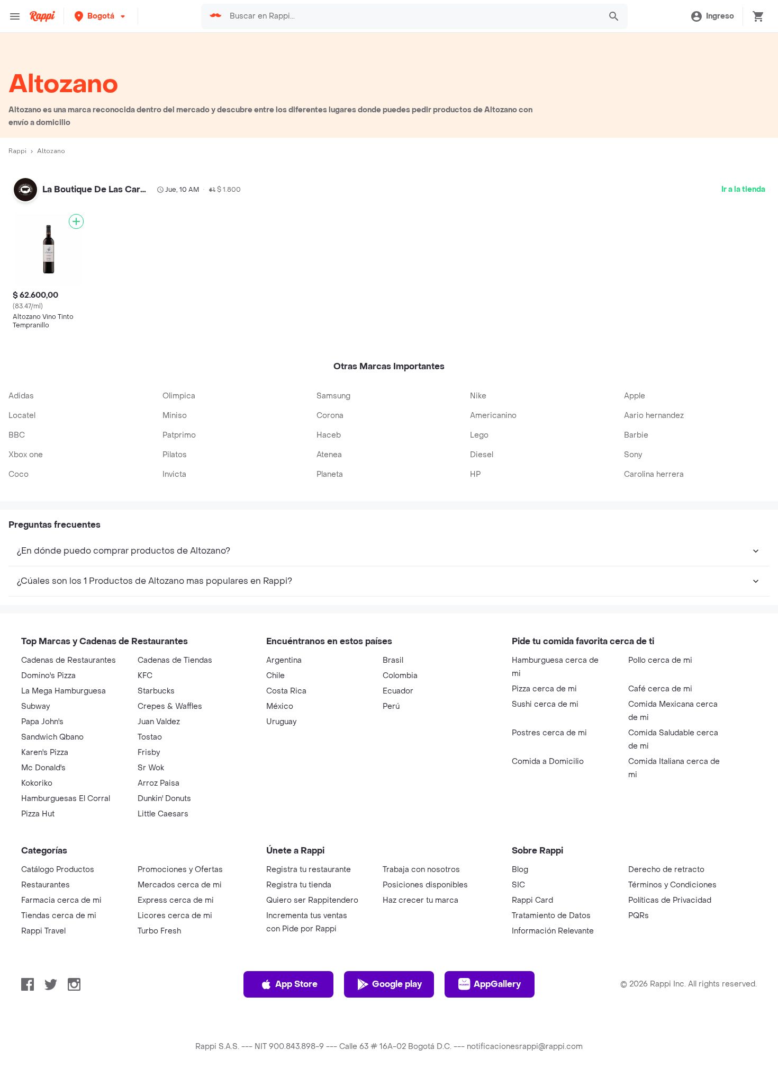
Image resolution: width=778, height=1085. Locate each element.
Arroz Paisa (158, 783)
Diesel (481, 455)
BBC (16, 435)
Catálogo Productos (57, 870)
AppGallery (497, 984)
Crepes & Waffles (170, 706)
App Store (296, 984)
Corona (329, 416)
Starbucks (156, 691)
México (279, 706)
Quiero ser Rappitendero (312, 900)
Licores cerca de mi (175, 916)
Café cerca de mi (660, 689)
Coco (18, 474)
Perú (391, 706)
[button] (101, 16)
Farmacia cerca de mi (61, 900)
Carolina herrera (654, 474)
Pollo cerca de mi (660, 660)
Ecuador (398, 691)
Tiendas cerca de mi (58, 916)
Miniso (174, 416)
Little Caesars (163, 814)
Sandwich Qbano (52, 737)
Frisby (149, 753)
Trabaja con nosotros (421, 870)
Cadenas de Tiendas (175, 660)
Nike (478, 396)
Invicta (174, 474)
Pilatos (174, 455)
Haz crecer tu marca (420, 900)
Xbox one (25, 455)
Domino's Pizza (48, 676)
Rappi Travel (43, 931)
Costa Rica (286, 691)
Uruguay (281, 722)
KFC (145, 676)
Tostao (150, 737)
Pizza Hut (38, 814)
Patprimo (179, 435)
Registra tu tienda (298, 885)
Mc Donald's (43, 768)
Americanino (493, 416)
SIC (518, 885)
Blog (520, 870)
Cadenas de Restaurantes (68, 660)
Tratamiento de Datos (551, 916)
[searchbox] (411, 16)
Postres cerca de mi (549, 733)
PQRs (638, 916)
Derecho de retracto (666, 870)
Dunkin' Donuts (164, 799)
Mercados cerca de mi (180, 885)
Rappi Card (532, 900)
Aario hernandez (654, 416)
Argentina (284, 660)
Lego (479, 435)
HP (475, 474)
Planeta (329, 474)
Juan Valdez (159, 722)
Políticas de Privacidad (669, 900)
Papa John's (42, 722)
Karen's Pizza (44, 753)
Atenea (329, 455)
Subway (35, 706)
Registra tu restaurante (308, 870)
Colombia (400, 676)
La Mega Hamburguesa (63, 691)
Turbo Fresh (159, 931)
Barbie (636, 435)
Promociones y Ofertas (180, 870)
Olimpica (178, 396)
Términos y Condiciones (672, 885)
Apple (634, 396)
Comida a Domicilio (548, 762)
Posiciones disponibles (425, 885)
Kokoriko (36, 783)
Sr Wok (151, 768)
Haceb (328, 435)
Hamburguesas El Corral (65, 799)
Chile (275, 676)
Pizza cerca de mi (544, 689)
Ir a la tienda (743, 189)
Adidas (21, 396)
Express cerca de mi (176, 900)
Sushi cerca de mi (545, 704)
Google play (397, 984)
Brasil (393, 660)
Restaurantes (45, 885)
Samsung (333, 396)
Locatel (21, 416)
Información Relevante (553, 931)
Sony (633, 455)
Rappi (17, 151)
